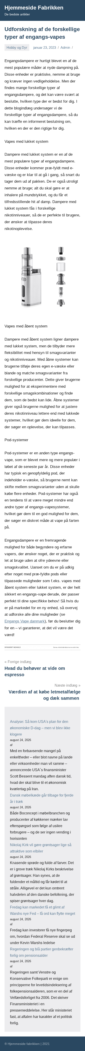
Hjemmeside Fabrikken (34, 8)
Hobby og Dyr (17, 47)
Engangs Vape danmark (25, 621)
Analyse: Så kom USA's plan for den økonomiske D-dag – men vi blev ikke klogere (40, 728)
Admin (65, 47)
